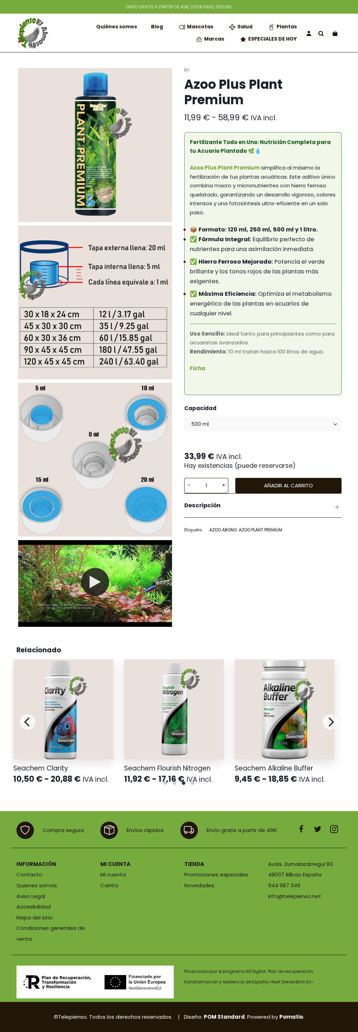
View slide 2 (174, 783)
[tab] (263, 505)
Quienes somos (36, 885)
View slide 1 (165, 783)
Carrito (109, 885)
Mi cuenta (113, 874)
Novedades (199, 885)
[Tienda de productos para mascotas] (32, 33)
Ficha (197, 368)
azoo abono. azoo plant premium (245, 530)
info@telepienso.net (294, 896)
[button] (189, 485)
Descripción (202, 505)
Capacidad (200, 408)
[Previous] (27, 722)
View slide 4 (192, 783)
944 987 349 (284, 885)
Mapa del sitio (34, 917)
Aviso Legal (30, 896)
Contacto (29, 874)
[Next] (330, 722)
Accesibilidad (33, 906)
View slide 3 (183, 783)
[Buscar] (321, 33)
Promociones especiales (216, 874)
